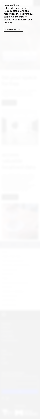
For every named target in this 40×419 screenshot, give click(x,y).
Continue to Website (13, 29)
